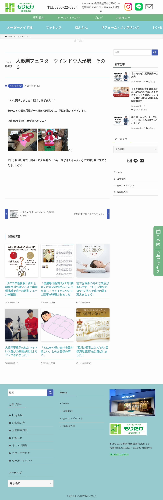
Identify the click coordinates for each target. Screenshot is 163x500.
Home (119, 172)
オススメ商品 (19, 445)
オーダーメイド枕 (19, 27)
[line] (135, 160)
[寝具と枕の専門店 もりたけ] (20, 7)
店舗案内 (38, 17)
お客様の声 (123, 17)
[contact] (141, 160)
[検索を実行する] (155, 52)
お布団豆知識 (19, 430)
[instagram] (129, 160)
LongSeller (17, 415)
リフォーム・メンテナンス (120, 27)
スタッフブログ (16, 86)
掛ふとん (81, 27)
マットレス (54, 27)
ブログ (98, 17)
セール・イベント (69, 17)
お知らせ (17, 438)
